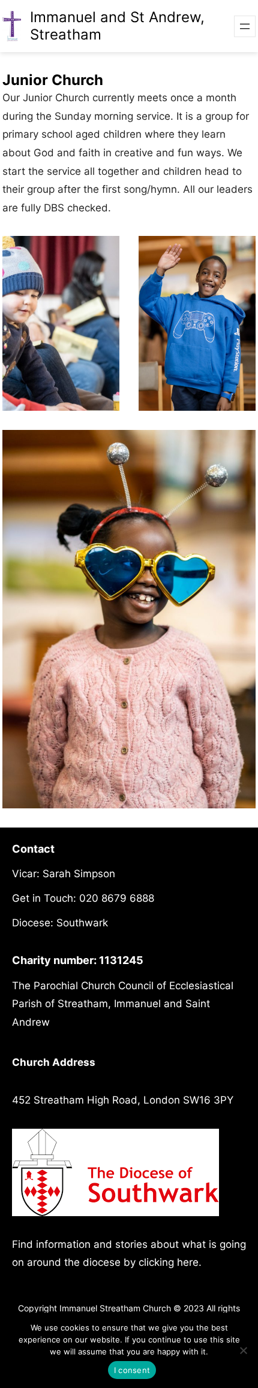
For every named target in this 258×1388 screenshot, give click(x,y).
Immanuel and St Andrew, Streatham (117, 25)
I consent (132, 1370)
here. (189, 1262)
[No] (243, 1350)
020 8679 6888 (116, 898)
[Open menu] (245, 26)
